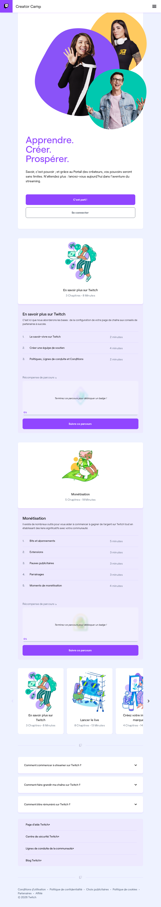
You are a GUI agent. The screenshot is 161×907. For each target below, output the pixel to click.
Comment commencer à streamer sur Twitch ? (52, 765)
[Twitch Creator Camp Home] (6, 6)
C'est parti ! (80, 199)
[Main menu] (154, 6)
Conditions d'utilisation (32, 889)
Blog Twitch (48, 860)
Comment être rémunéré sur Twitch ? (47, 804)
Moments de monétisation (46, 585)
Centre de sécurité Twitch (57, 836)
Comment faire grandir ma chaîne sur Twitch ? (52, 784)
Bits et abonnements (42, 540)
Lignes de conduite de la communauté (64, 848)
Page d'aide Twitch (52, 824)
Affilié (39, 893)
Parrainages (37, 574)
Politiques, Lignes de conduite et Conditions (56, 359)
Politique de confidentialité (66, 889)
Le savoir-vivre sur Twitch (45, 336)
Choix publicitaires (97, 889)
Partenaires (25, 893)
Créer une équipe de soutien (47, 347)
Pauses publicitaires (42, 563)
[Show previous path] (12, 701)
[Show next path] (148, 701)
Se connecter (80, 212)
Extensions (36, 552)
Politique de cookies (125, 889)
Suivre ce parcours (80, 423)
